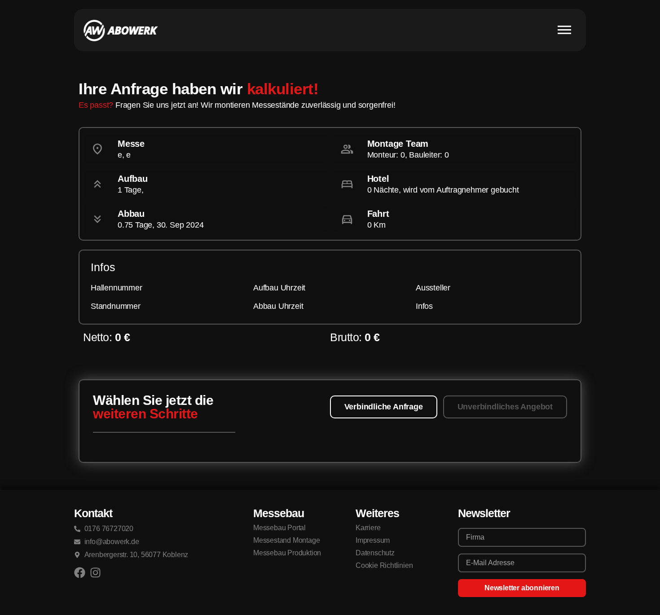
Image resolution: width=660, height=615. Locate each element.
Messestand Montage (286, 540)
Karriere (368, 528)
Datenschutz (375, 553)
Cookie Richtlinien (384, 565)
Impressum (373, 540)
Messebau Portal (279, 528)
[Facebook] (79, 572)
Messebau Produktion (287, 553)
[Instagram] (95, 572)
